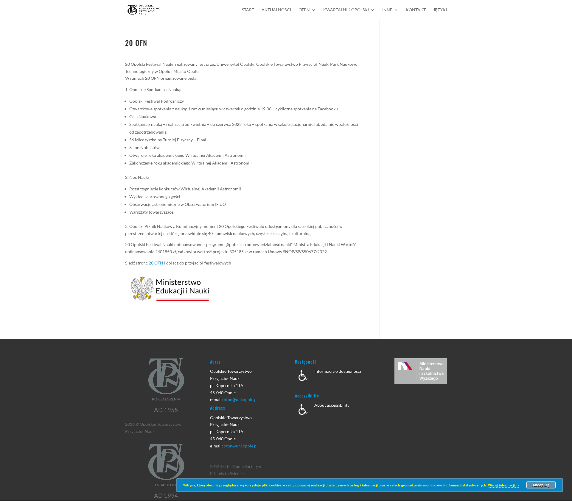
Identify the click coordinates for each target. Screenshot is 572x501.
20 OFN (156, 262)
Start (248, 10)
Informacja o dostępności (337, 371)
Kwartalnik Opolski (346, 10)
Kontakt (416, 10)
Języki (440, 10)
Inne (387, 10)
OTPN (304, 10)
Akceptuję (541, 485)
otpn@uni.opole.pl (241, 399)
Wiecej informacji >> (503, 485)
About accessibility (331, 405)
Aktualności (276, 10)
